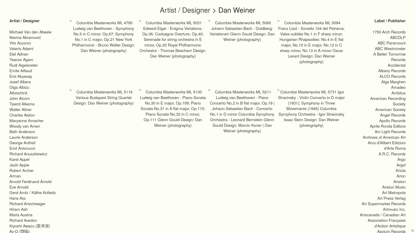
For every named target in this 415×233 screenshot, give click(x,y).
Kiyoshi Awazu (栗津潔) (29, 225)
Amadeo (398, 87)
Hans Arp (17, 198)
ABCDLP (398, 37)
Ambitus (398, 92)
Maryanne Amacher (26, 120)
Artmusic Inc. (394, 209)
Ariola (401, 170)
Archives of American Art (384, 137)
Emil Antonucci (22, 148)
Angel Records (393, 115)
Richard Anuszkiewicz (28, 153)
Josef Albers (20, 81)
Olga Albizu (19, 87)
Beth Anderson (22, 131)
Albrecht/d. (18, 92)
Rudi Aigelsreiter (23, 65)
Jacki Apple (19, 165)
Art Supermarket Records (384, 203)
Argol (401, 165)
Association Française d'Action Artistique (387, 222)
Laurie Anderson (23, 137)
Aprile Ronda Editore (388, 126)
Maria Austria (20, 214)
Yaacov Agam (21, 59)
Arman (15, 176)
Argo (401, 159)
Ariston (399, 181)
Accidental (397, 65)
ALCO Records (392, 76)
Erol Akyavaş (20, 76)
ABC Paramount (391, 43)
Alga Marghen (393, 81)
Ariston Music (394, 187)
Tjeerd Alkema (21, 103)
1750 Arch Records (389, 32)
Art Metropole (394, 192)
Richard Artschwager (27, 203)
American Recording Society (388, 100)
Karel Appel (19, 159)
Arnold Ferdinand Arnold (30, 181)
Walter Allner (20, 109)
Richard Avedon (23, 220)
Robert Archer (21, 170)
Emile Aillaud (20, 70)
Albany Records (392, 70)
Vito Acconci (20, 43)
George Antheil (22, 142)
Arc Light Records (390, 131)
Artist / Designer (185, 10)
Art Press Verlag (391, 198)
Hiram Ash (18, 209)
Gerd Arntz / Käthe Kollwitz (32, 192)
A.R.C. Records (392, 153)
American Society (390, 109)
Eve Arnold (18, 187)
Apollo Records (392, 120)
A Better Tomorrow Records (389, 56)
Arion (401, 176)
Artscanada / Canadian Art (383, 214)
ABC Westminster (390, 48)
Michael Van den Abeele (30, 32)
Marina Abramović (25, 37)
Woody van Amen (24, 126)
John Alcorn (19, 98)
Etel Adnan (18, 54)
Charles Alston (22, 115)
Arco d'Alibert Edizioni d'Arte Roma (387, 145)
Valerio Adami (21, 48)
